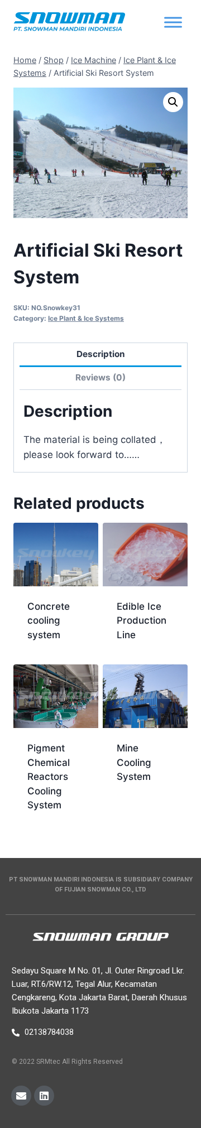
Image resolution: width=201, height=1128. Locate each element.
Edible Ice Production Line (141, 620)
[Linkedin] (44, 1096)
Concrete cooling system (48, 620)
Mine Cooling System (134, 762)
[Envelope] (21, 1096)
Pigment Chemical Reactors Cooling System (48, 777)
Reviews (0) (100, 377)
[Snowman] (69, 22)
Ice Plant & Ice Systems (86, 318)
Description (100, 354)
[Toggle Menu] (173, 22)
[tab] (100, 355)
